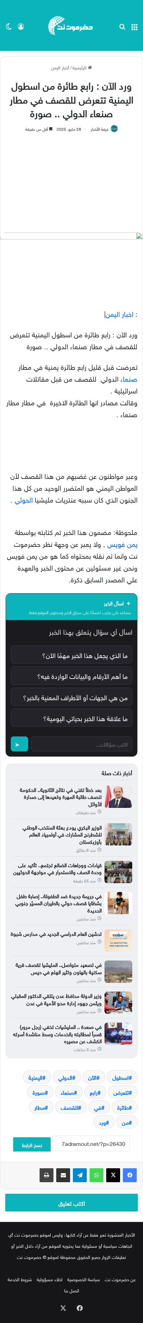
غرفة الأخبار (100, 128)
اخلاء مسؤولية (49, 1279)
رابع (94, 1092)
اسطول (120, 1077)
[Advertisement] (71, 179)
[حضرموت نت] (71, 25)
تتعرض (121, 1092)
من (125, 1122)
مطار (39, 1107)
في (97, 1107)
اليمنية (35, 1077)
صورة (39, 1092)
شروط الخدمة (20, 1279)
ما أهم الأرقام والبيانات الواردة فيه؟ (82, 675)
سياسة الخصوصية (83, 1279)
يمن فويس (122, 543)
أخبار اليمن (60, 67)
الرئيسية (80, 67)
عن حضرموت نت (120, 1279)
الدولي (65, 1077)
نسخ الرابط (32, 1144)
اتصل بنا (71, 1290)
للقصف (69, 1107)
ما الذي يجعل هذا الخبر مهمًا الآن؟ (85, 654)
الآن (92, 1077)
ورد (102, 1122)
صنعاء (128, 378)
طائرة (123, 1107)
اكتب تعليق (71, 1202)
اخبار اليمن (119, 313)
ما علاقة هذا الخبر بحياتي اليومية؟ (85, 717)
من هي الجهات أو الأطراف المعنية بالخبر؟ (75, 696)
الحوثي (24, 499)
